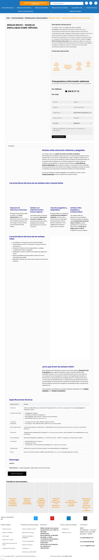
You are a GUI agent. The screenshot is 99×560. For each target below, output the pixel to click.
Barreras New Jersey (28, 532)
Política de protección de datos (9, 544)
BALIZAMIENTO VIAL (77, 8)
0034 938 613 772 (87, 538)
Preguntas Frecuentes (8, 548)
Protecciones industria (25, 11)
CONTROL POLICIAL (91, 8)
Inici (8, 18)
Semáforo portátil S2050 (29, 552)
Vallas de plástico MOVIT (29, 529)
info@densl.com (90, 546)
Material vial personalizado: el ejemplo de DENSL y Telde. (49, 535)
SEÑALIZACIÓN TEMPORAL (24, 8)
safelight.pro (65, 529)
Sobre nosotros (6, 529)
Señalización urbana (41, 8)
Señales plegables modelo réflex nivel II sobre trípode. (34, 468)
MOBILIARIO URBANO (75, 11)
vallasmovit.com (66, 532)
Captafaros (25, 548)
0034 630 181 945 (88, 542)
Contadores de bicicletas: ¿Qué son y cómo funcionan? (49, 541)
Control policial (17, 18)
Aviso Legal (5, 536)
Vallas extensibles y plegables (27, 536)
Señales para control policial (36, 18)
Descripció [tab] (11, 146)
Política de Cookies (7, 539)
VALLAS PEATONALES (7, 8)
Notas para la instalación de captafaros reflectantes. (49, 546)
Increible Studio (67, 556)
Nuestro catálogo (7, 532)
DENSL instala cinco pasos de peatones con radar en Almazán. (49, 530)
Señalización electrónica (60, 8)
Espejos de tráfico (27, 545)
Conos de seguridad (28, 541)
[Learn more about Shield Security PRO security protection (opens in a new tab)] (2, 557)
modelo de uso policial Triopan (68, 174)
